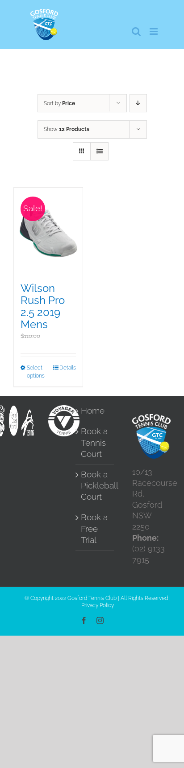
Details (67, 368)
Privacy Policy (97, 605)
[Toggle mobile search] (136, 31)
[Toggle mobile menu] (154, 31)
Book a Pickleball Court (95, 485)
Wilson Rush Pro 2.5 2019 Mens (43, 306)
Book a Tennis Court (94, 442)
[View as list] (99, 151)
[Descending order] (138, 103)
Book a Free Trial (94, 528)
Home (93, 411)
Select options (36, 372)
